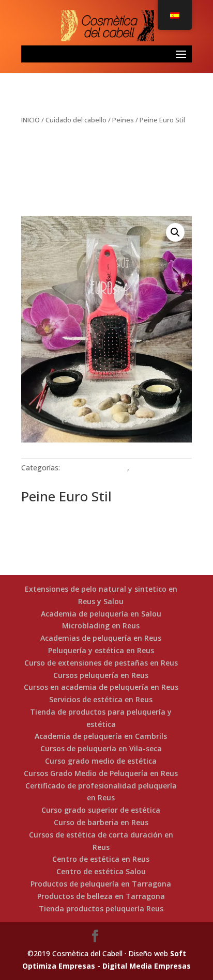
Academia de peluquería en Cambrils (101, 736)
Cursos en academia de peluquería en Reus (101, 687)
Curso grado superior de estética (100, 810)
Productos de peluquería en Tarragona (101, 884)
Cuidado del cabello (75, 119)
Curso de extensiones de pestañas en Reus (101, 663)
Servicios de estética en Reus (101, 699)
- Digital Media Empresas (143, 966)
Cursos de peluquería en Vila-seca (101, 748)
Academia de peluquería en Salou (101, 614)
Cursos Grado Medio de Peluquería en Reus (101, 773)
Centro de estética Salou (101, 871)
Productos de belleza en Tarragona (101, 896)
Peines (123, 119)
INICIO (30, 119)
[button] (175, 232)
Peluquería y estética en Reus (101, 650)
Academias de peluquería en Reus (100, 638)
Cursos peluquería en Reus (100, 675)
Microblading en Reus (101, 625)
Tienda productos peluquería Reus (101, 908)
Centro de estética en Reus (100, 859)
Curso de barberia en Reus (101, 822)
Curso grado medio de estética (101, 761)
